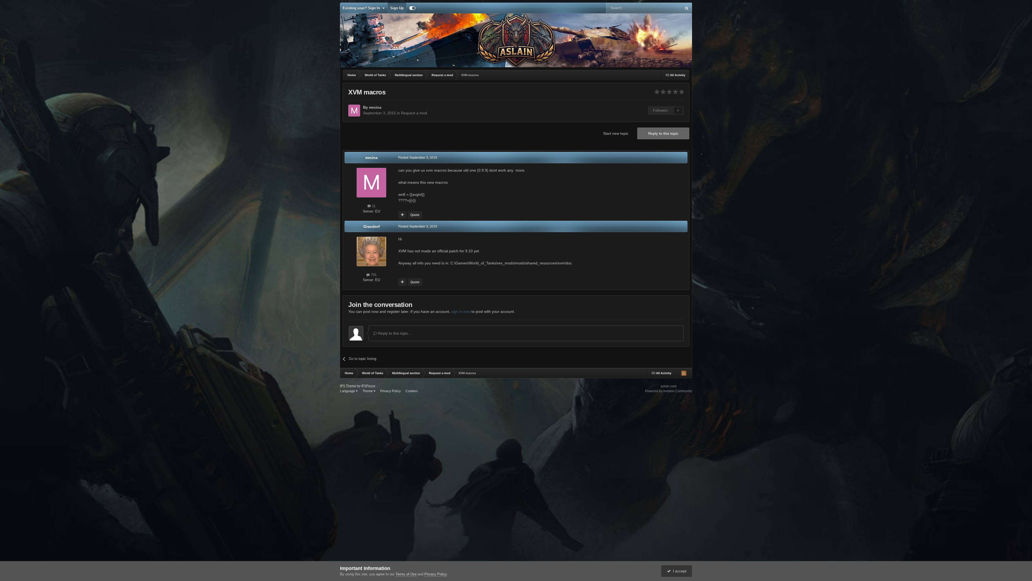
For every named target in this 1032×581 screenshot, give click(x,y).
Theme (368, 391)
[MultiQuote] (402, 215)
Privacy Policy (390, 391)
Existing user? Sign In (362, 8)
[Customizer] (412, 8)
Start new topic (615, 133)
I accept (678, 571)
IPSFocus (368, 386)
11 (373, 206)
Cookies (412, 391)
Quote (415, 215)
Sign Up (397, 8)
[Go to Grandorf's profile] (371, 251)
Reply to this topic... (394, 333)
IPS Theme (348, 386)
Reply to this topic (663, 133)
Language (348, 391)
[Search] (686, 8)
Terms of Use (406, 574)
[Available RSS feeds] (683, 373)
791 (373, 275)
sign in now (460, 311)
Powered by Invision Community (668, 391)
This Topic (666, 8)
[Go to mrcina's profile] (354, 110)
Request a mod (414, 113)
